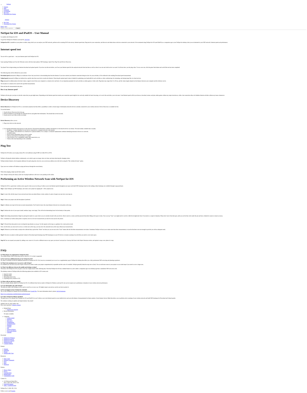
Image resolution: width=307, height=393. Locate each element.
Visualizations (10, 322)
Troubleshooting (11, 323)
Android (9, 326)
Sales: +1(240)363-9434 (10, 385)
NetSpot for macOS (9, 339)
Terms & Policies (11, 329)
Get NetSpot (7, 11)
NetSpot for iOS (8, 342)
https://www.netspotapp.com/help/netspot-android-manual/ (15, 294)
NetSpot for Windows (9, 338)
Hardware (6, 364)
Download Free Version (10, 14)
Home (2, 26)
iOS (6, 26)
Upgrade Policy (8, 373)
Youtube (13, 391)
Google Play (34, 291)
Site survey (10, 321)
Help (5, 8)
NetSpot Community (9, 360)
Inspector (9, 319)
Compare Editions (8, 343)
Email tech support (8, 384)
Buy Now (6, 12)
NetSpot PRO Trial (9, 353)
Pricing (5, 352)
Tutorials (9, 332)
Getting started (10, 318)
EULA (5, 371)
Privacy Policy (7, 370)
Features (6, 7)
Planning (9, 325)
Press (5, 361)
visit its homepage (60, 291)
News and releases (11, 331)
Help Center (7, 358)
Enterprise (6, 9)
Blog (5, 363)
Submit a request (16, 305)
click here (27, 39)
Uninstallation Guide (9, 375)
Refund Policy (7, 374)
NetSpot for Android (9, 340)
